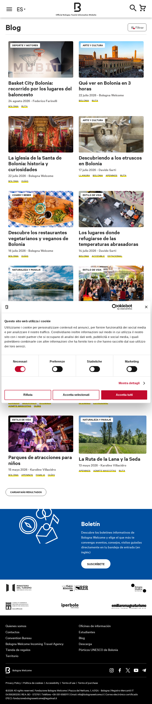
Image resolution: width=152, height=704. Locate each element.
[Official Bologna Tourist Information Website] (77, 7)
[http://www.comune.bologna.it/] (70, 609)
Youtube (136, 670)
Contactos (12, 632)
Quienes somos (16, 626)
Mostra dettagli (129, 383)
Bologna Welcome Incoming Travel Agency (35, 644)
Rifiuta (27, 394)
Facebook (120, 670)
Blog (82, 638)
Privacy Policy (13, 682)
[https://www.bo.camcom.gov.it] (17, 609)
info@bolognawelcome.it (90, 694)
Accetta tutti (124, 394)
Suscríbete (96, 564)
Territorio (12, 656)
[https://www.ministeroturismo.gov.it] (19, 591)
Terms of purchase (88, 682)
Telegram (144, 670)
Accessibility (52, 682)
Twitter (128, 670)
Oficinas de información (95, 626)
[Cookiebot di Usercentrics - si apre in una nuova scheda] (116, 307)
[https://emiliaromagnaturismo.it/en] (128, 609)
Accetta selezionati (76, 394)
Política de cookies (33, 682)
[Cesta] (142, 8)
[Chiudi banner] (146, 307)
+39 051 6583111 (60, 694)
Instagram (111, 670)
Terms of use (68, 682)
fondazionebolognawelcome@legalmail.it (35, 698)
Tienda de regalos (18, 649)
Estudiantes (87, 632)
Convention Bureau (19, 638)
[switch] (57, 369)
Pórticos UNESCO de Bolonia (98, 649)
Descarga (85, 644)
